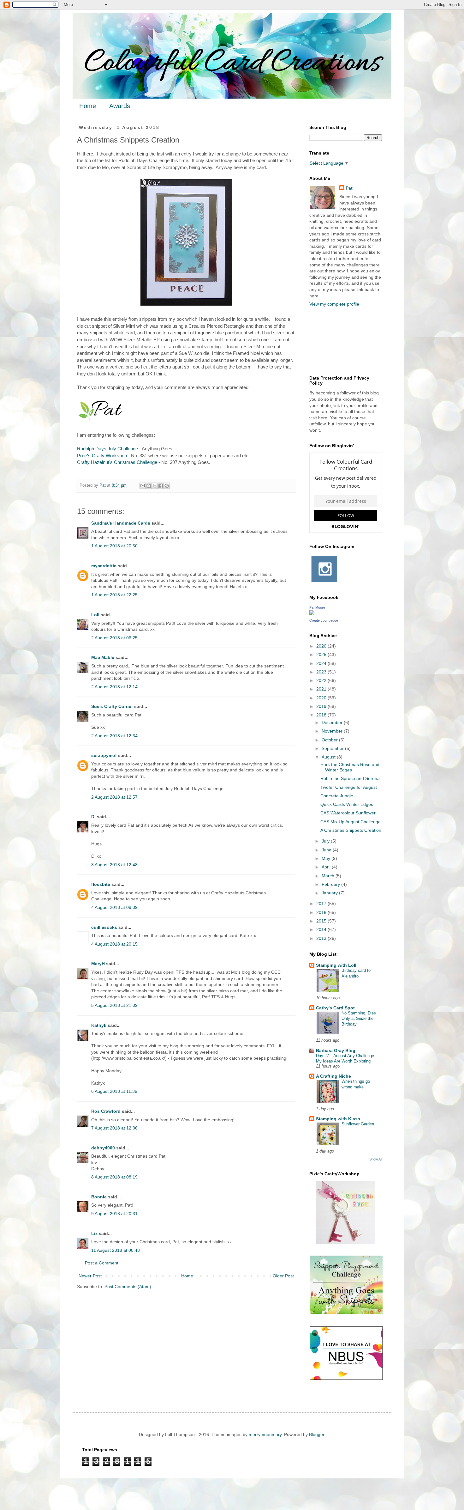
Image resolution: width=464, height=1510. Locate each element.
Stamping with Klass (338, 1118)
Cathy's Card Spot (335, 1007)
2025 (322, 654)
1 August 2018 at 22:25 (114, 594)
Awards (119, 105)
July (326, 840)
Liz (94, 1233)
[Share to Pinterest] (167, 486)
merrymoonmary (265, 1434)
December (333, 722)
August (329, 756)
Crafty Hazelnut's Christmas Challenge (117, 462)
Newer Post (90, 1275)
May (326, 858)
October (330, 739)
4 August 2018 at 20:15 (114, 944)
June (327, 849)
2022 (322, 680)
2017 (322, 903)
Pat (349, 188)
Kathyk (98, 1025)
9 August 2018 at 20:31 (114, 1213)
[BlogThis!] (149, 486)
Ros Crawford (106, 1111)
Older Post (283, 1275)
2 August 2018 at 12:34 (114, 735)
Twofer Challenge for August (348, 787)
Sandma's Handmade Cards (120, 523)
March (329, 875)
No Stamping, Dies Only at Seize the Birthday (359, 1018)
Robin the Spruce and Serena (350, 778)
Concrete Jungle (336, 795)
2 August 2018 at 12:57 (114, 797)
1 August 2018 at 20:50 (114, 545)
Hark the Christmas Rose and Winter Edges (349, 767)
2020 (322, 697)
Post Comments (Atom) (127, 1286)
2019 (322, 706)
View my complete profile (334, 304)
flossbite (100, 884)
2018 (322, 714)
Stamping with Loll (336, 965)
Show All (375, 1159)
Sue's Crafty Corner (112, 706)
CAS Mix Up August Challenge (350, 821)
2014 (322, 929)
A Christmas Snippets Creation (350, 830)
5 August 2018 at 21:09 (114, 1005)
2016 (322, 912)
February (331, 884)
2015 (322, 920)
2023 (322, 671)
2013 (322, 938)
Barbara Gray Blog (335, 1050)
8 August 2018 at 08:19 (114, 1176)
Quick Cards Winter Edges (346, 804)
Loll (95, 614)
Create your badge (323, 620)
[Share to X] (155, 486)
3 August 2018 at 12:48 (114, 864)
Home (87, 105)
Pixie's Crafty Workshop (102, 455)
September (333, 748)
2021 (322, 688)
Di (93, 816)
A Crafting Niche (333, 1076)
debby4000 (103, 1147)
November (333, 731)
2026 (322, 645)
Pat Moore (317, 607)
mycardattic (103, 565)
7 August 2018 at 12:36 (114, 1127)
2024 (322, 663)
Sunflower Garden (358, 1124)
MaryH (98, 963)
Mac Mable (102, 657)
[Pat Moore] (311, 613)
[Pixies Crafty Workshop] (345, 1242)
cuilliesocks (104, 927)
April (327, 866)
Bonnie (99, 1196)
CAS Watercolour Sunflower (348, 812)
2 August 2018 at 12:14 (114, 686)
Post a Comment (101, 1262)
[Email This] (143, 486)
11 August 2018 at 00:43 (115, 1250)
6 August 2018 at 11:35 (114, 1091)
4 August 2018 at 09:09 (114, 907)
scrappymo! (104, 755)
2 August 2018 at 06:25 (114, 637)
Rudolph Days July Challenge (107, 448)
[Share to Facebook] (161, 486)
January (330, 892)
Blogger (316, 1434)
